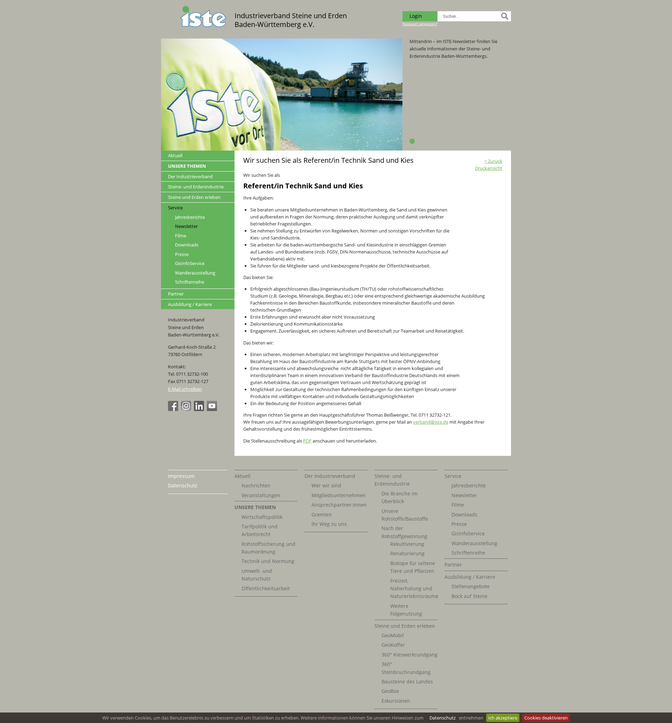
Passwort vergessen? (419, 23)
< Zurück (493, 161)
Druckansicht (488, 168)
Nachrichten (256, 485)
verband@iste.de (430, 422)
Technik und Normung (267, 561)
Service (175, 207)
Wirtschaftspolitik (261, 517)
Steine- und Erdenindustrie (196, 186)
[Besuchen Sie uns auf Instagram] (187, 409)
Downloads (186, 245)
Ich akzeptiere (502, 718)
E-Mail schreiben (185, 389)
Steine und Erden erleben (194, 197)
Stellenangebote (470, 586)
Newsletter (186, 226)
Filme (180, 236)
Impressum (181, 476)
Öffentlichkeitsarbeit (265, 588)
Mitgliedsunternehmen (339, 495)
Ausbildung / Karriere (190, 304)
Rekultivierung (407, 544)
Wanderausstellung (195, 273)
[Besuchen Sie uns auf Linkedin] (200, 409)
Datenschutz (442, 718)
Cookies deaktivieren (546, 718)
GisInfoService (189, 263)
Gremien (322, 514)
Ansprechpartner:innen (339, 504)
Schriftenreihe (189, 282)
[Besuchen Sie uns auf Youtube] (213, 409)
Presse (182, 254)
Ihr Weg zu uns (329, 524)
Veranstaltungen (260, 495)
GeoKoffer (393, 644)
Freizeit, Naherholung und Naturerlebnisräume (414, 588)
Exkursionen (396, 700)
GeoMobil (393, 635)
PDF (307, 441)
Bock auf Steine (469, 596)
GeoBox (390, 691)
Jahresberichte (190, 217)
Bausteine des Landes (407, 681)
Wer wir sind (326, 485)
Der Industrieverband (190, 176)
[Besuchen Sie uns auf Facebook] (174, 409)
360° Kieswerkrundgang (410, 654)
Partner (176, 294)
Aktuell (175, 155)
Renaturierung (407, 553)
